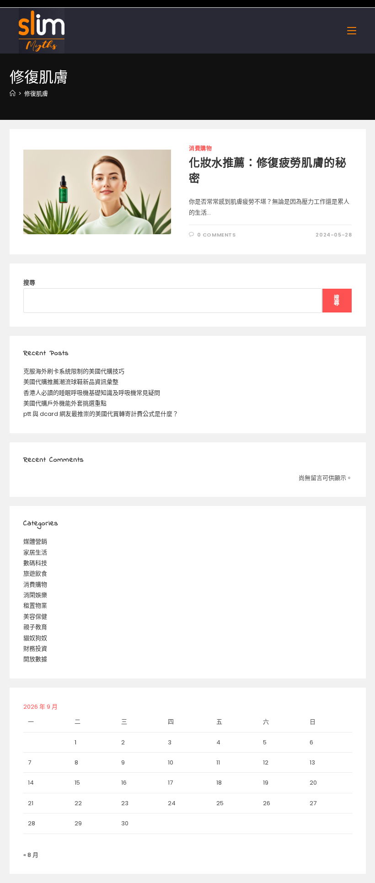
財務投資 (35, 648)
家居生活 (35, 552)
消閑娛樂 (35, 595)
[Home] (13, 93)
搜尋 (29, 282)
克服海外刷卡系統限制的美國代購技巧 (73, 371)
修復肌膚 (36, 93)
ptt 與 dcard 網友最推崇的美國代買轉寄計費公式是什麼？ (100, 413)
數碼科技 (35, 563)
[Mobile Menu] (351, 30)
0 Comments (216, 234)
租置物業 (35, 605)
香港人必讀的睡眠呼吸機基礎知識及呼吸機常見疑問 (91, 392)
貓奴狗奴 (35, 638)
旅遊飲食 (35, 573)
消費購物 (200, 148)
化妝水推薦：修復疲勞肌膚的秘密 (267, 172)
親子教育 (35, 627)
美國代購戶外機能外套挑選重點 (65, 403)
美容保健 (35, 616)
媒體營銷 (35, 541)
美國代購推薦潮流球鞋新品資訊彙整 (70, 381)
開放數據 (35, 659)
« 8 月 (30, 855)
